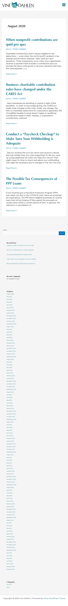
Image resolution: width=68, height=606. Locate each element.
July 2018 (9, 553)
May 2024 (9, 367)
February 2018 (11, 566)
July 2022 (9, 424)
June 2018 (9, 555)
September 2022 (11, 419)
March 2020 (10, 501)
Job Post (9, 584)
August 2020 (10, 487)
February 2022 (11, 438)
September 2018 (11, 550)
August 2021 (10, 454)
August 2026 (10, 294)
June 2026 (9, 299)
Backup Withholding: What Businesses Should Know (21, 263)
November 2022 (11, 414)
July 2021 (9, 457)
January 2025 (10, 345)
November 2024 (11, 351)
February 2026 (11, 310)
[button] (63, 4)
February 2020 (11, 504)
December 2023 (11, 381)
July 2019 (9, 523)
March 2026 (10, 307)
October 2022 (11, 416)
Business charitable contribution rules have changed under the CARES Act (30, 89)
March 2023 (10, 405)
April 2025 (9, 337)
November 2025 (11, 318)
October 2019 (11, 514)
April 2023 (9, 403)
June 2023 (9, 397)
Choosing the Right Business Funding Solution (19, 254)
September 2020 (11, 484)
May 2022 (9, 430)
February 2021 (11, 471)
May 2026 (9, 302)
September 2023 (11, 389)
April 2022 (9, 433)
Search (5, 230)
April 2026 (9, 305)
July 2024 (9, 362)
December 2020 (11, 476)
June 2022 (9, 427)
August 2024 (10, 359)
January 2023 (10, 408)
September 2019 (11, 517)
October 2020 (11, 482)
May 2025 (9, 334)
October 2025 (11, 321)
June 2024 (9, 364)
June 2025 (9, 332)
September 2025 (11, 324)
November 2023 (11, 384)
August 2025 (10, 326)
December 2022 (11, 411)
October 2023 (11, 386)
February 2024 (11, 375)
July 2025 (9, 329)
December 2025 (11, 315)
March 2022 (10, 435)
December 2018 (11, 542)
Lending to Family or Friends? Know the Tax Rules (20, 245)
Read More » (11, 74)
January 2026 (10, 313)
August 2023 (10, 392)
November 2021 (11, 446)
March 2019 (10, 534)
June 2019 (9, 525)
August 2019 (10, 520)
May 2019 (9, 528)
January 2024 (10, 378)
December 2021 (11, 444)
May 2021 (9, 463)
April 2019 (9, 531)
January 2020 (10, 506)
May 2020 (9, 495)
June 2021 (9, 460)
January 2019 (10, 539)
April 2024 (9, 370)
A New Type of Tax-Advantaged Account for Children (21, 259)
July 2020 (9, 490)
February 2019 (11, 536)
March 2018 (10, 563)
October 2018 (11, 547)
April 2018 (9, 561)
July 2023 (9, 394)
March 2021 (10, 468)
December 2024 (11, 348)
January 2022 (10, 441)
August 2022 (10, 422)
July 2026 (9, 296)
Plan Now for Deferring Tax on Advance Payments (20, 250)
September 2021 (11, 452)
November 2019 (11, 512)
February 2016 (11, 569)
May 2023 (9, 400)
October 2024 (11, 354)
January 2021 (10, 473)
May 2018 (9, 558)
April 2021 (9, 465)
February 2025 (11, 343)
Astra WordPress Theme (54, 598)
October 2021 (11, 449)
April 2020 (10, 498)
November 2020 (11, 479)
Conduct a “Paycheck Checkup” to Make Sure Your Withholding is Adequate (32, 139)
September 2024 (11, 356)
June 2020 (9, 493)
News (8, 49)
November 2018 (11, 544)
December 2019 (11, 509)
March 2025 (10, 340)
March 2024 (10, 373)
